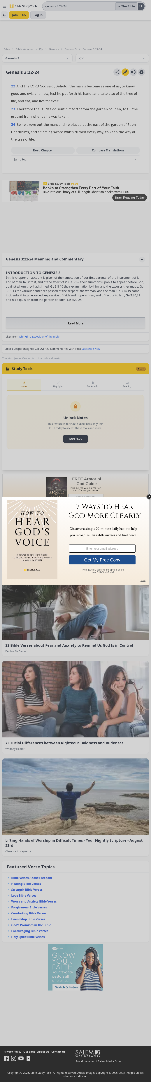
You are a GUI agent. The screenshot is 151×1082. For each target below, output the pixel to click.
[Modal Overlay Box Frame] (75, 541)
